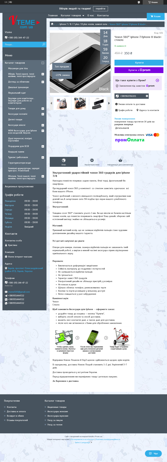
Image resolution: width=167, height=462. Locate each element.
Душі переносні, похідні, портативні (20, 139)
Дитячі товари (15, 119)
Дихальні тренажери (18, 87)
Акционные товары (56, 407)
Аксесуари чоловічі (17, 114)
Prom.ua (98, 436)
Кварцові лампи (16, 151)
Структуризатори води (19, 162)
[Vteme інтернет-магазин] (24, 21)
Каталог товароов (15, 62)
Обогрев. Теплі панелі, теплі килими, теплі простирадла (22, 177)
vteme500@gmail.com (19, 291)
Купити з (134, 70)
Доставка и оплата (16, 411)
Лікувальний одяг (17, 92)
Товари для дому (17, 108)
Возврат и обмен (15, 415)
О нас (90, 15)
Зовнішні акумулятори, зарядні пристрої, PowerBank (23, 169)
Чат (156, 453)
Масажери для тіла (18, 68)
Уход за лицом (55, 420)
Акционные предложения (19, 186)
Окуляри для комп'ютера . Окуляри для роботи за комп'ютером (21, 100)
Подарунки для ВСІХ (18, 146)
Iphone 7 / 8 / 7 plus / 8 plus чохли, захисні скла (83, 24)
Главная (53, 15)
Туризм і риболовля (18, 157)
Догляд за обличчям (18, 81)
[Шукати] (43, 44)
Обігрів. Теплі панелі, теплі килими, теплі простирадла (21, 75)
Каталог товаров (71, 15)
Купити (139, 62)
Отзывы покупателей (17, 420)
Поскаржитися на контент (82, 439)
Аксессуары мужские (57, 415)
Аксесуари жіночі (16, 125)
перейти (100, 8)
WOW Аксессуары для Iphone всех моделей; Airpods (22, 131)
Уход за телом (54, 424)
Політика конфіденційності (108, 439)
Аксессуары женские (57, 411)
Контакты (103, 15)
